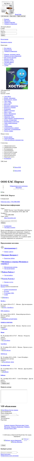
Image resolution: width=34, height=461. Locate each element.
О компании (8, 226)
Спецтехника (8, 126)
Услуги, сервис (8, 131)
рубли (6, 291)
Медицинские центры (10, 267)
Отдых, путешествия (10, 120)
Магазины (7, 20)
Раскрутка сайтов (9, 258)
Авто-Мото (7, 96)
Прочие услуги (8, 282)
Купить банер (8, 137)
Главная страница (9, 425)
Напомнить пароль (6, 42)
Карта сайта (7, 64)
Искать (3, 222)
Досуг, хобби (8, 102)
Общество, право (9, 117)
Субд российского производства (13, 140)
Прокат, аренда (8, 251)
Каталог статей (8, 59)
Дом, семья (7, 101)
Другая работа (8, 275)
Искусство (7, 104)
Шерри (2, 332)
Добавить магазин (9, 22)
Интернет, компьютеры (11, 106)
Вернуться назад (5, 454)
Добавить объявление (10, 24)
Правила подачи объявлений (12, 56)
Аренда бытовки (9, 138)
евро (6, 294)
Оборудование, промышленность (14, 118)
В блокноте (7, 158)
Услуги (10, 279)
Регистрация (4, 39)
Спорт (6, 124)
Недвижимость (8, 115)
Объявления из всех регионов (9, 455)
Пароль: (3, 32)
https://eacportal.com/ (10, 218)
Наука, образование (10, 113)
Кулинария (7, 109)
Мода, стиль (7, 112)
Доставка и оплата (9, 227)
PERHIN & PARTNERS (6, 322)
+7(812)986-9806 (15, 201)
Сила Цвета (4, 343)
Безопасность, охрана (10, 99)
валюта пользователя (10, 289)
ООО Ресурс (4, 353)
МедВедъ (3, 301)
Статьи (6, 65)
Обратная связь (5, 201)
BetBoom (3, 375)
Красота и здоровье (10, 107)
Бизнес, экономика (9, 98)
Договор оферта (9, 62)
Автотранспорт (10, 248)
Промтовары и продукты (11, 121)
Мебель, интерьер (9, 110)
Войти (3, 35)
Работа (10, 272)
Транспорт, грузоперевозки (12, 129)
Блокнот (6, 19)
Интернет (13, 255)
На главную (7, 48)
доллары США (9, 293)
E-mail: (3, 28)
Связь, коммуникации (10, 123)
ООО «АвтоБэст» (5, 311)
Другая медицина (9, 268)
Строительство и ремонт (11, 128)
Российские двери (5, 365)
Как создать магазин (10, 57)
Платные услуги (9, 60)
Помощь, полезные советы (12, 54)
